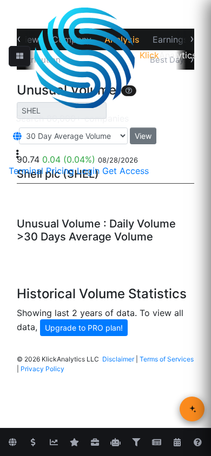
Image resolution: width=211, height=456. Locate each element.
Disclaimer (118, 359)
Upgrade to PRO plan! (84, 327)
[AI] (115, 442)
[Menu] (17, 154)
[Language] (17, 136)
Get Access (125, 170)
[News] (156, 442)
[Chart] (53, 442)
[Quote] (33, 442)
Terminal (26, 170)
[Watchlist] (74, 442)
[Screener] (136, 442)
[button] (19, 56)
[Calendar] (177, 442)
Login (88, 170)
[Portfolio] (94, 442)
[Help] (197, 442)
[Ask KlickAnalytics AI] (192, 409)
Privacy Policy (42, 369)
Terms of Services (167, 359)
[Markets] (12, 442)
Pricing (60, 170)
